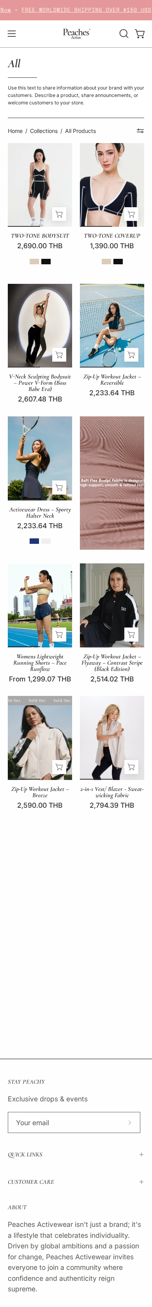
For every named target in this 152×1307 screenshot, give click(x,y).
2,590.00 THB (40, 805)
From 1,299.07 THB (40, 679)
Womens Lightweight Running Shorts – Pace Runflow (40, 662)
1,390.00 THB (112, 245)
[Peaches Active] (76, 33)
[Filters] (140, 131)
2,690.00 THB (40, 245)
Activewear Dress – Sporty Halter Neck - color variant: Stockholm (46, 541)
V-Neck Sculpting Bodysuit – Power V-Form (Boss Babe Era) (40, 382)
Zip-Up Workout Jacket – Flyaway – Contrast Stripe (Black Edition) (112, 662)
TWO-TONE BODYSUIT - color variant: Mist (46, 261)
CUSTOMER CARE (31, 1182)
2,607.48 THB (40, 399)
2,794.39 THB (112, 805)
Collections (44, 130)
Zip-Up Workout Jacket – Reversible (112, 379)
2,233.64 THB (112, 392)
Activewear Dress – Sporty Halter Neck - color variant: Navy (34, 541)
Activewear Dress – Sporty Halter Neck (40, 512)
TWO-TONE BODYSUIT (40, 236)
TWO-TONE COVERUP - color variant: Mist (118, 261)
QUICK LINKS (25, 1154)
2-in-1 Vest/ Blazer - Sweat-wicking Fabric (112, 792)
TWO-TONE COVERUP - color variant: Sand (106, 261)
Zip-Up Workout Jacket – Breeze (40, 792)
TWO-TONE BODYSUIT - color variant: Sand (34, 261)
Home (15, 130)
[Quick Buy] (59, 214)
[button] (123, 33)
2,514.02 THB (112, 679)
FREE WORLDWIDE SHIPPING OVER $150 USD (78, 10)
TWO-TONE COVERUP (112, 236)
